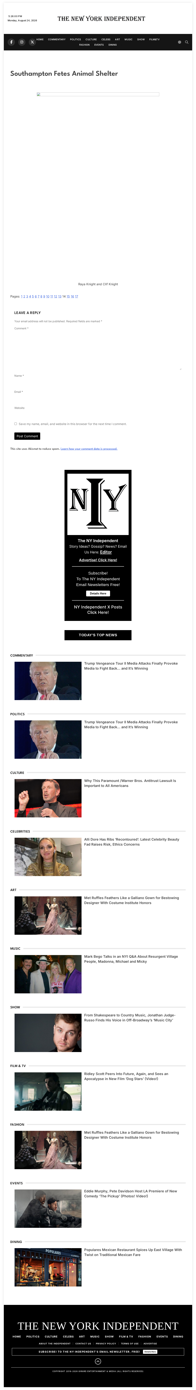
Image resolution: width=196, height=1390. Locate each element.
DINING (113, 44)
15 (68, 296)
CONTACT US (83, 1343)
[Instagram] (21, 42)
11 (51, 296)
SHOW (141, 39)
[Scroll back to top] (98, 1361)
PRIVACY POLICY (106, 1343)
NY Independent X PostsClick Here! (98, 609)
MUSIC (129, 39)
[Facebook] (11, 42)
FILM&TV (154, 39)
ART (117, 39)
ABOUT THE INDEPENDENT (55, 1343)
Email (18, 391)
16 (72, 296)
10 (47, 296)
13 (59, 296)
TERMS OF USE (130, 1343)
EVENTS (99, 44)
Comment (21, 328)
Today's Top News (98, 635)
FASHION (84, 44)
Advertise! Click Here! (98, 560)
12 (55, 296)
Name (19, 375)
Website (19, 407)
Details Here (150, 1352)
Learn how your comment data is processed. (89, 449)
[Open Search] (186, 42)
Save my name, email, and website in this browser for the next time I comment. (73, 424)
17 (76, 296)
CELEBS (106, 39)
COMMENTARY (56, 39)
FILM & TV (126, 1336)
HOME (39, 39)
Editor (106, 551)
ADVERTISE (150, 1343)
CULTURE (91, 39)
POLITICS (75, 39)
